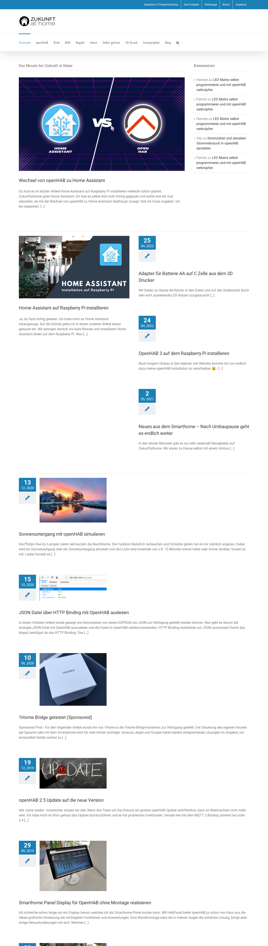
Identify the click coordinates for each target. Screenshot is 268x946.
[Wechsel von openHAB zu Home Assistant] (102, 124)
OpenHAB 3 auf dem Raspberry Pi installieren (184, 353)
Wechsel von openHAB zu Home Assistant (62, 180)
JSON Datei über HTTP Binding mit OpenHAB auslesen (74, 612)
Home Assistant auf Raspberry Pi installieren (63, 308)
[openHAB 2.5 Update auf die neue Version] (73, 773)
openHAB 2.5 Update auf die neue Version (61, 800)
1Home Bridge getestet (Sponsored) (55, 717)
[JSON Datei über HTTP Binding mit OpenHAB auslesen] (73, 588)
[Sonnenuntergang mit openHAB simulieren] (73, 500)
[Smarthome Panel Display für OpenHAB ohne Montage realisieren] (73, 866)
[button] (177, 42)
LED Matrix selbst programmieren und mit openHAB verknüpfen (221, 85)
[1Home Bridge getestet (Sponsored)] (73, 679)
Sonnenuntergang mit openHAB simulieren (62, 534)
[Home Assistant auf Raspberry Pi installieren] (74, 267)
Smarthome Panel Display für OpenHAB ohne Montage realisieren (85, 902)
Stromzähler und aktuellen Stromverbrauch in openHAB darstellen (221, 143)
